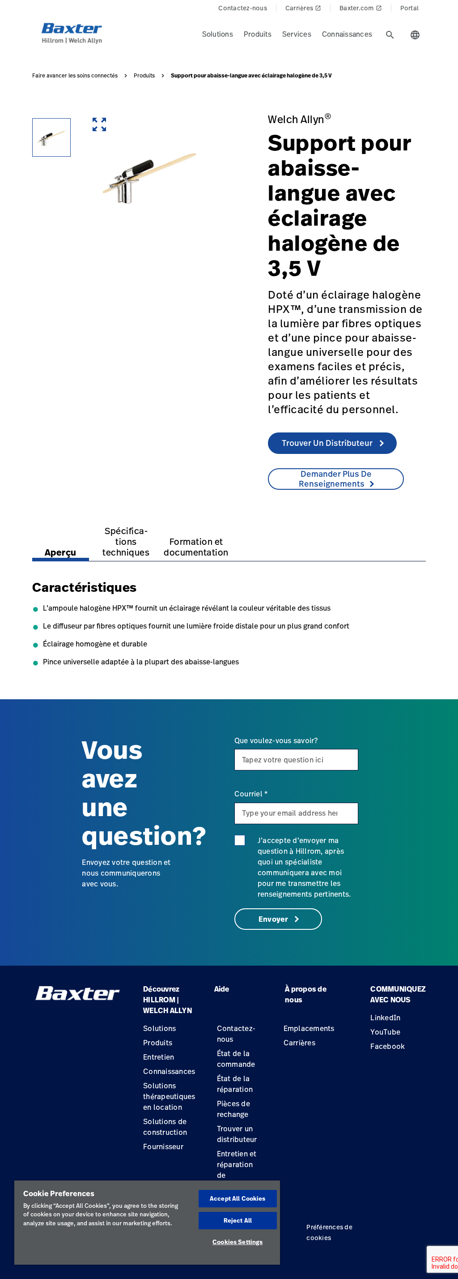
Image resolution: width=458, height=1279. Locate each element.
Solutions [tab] (217, 34)
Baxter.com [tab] (360, 8)
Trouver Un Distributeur (328, 442)
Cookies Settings (237, 1242)
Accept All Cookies (237, 1198)
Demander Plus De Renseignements (335, 478)
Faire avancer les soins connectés (75, 75)
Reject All (238, 1220)
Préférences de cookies (329, 1232)
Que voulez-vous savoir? (276, 740)
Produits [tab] (257, 34)
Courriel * (251, 794)
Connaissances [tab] (347, 34)
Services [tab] (296, 34)
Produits (144, 75)
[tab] (390, 35)
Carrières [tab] (303, 8)
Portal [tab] (409, 8)
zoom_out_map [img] (99, 124)
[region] (147, 1223)
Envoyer (274, 919)
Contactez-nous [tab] (242, 8)
